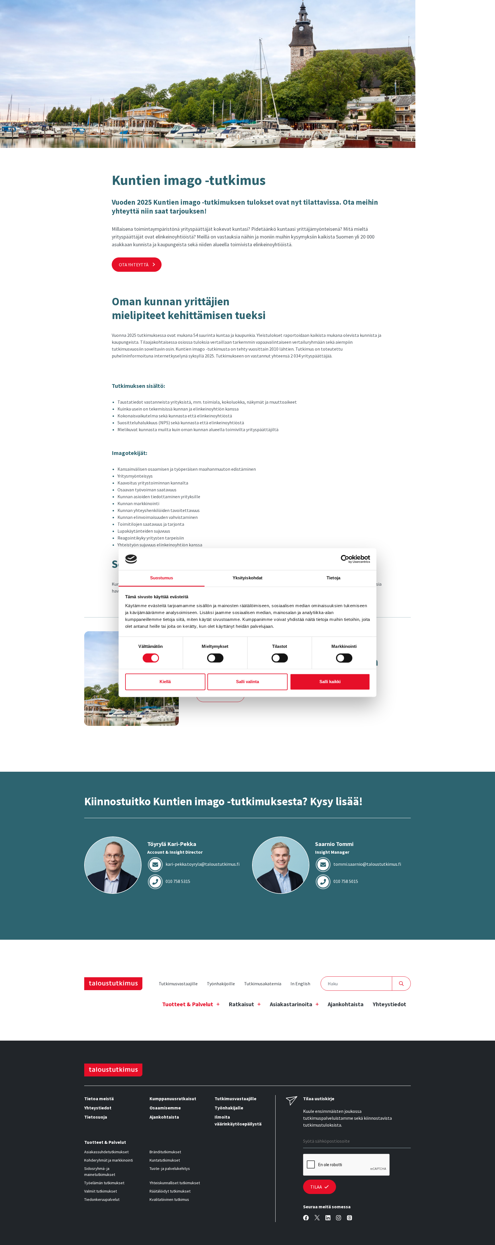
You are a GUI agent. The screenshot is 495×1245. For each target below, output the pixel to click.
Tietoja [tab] (333, 578)
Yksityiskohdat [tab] (247, 578)
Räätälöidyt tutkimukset (170, 1191)
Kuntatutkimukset (165, 1160)
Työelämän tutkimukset (104, 1182)
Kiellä (165, 681)
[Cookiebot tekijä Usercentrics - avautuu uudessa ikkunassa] (345, 559)
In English (300, 983)
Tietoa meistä (99, 1098)
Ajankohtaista (346, 1004)
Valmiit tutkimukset (100, 1191)
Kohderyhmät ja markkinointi (108, 1160)
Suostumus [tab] (161, 578)
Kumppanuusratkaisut (173, 1098)
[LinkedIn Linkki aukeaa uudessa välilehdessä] (328, 1217)
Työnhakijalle (229, 1108)
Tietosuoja (95, 1117)
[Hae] (401, 983)
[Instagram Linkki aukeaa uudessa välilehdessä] (338, 1217)
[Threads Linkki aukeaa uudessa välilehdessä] (349, 1217)
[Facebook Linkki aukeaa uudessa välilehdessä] (306, 1217)
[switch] (215, 657)
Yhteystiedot (389, 1004)
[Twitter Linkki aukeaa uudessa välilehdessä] (317, 1217)
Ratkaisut (241, 1004)
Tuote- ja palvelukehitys (170, 1168)
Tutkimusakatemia (262, 983)
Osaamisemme (165, 1108)
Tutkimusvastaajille (178, 983)
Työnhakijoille (221, 983)
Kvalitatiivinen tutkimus (169, 1199)
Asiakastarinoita (291, 1004)
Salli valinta (247, 681)
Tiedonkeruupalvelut (101, 1199)
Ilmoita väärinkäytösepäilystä (238, 1120)
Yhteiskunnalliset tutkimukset (175, 1182)
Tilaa (316, 1187)
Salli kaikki (330, 681)
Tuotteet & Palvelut (187, 1004)
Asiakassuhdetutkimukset (106, 1151)
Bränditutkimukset (165, 1151)
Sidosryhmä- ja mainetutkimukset (99, 1171)
